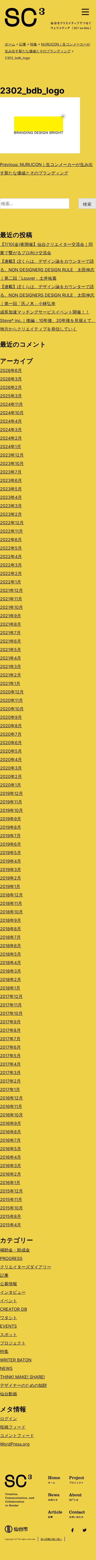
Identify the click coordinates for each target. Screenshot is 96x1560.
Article (55, 1513)
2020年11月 (11, 700)
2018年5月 (10, 954)
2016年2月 (10, 1174)
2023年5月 (11, 488)
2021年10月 (11, 607)
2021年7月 (10, 632)
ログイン (8, 1418)
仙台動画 (8, 1393)
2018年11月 (11, 903)
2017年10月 (11, 1013)
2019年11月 (11, 801)
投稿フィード (13, 1427)
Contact (77, 1513)
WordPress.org (15, 1444)
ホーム (10, 44)
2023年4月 (11, 497)
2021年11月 (11, 598)
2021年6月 (10, 641)
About (75, 1496)
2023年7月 (11, 472)
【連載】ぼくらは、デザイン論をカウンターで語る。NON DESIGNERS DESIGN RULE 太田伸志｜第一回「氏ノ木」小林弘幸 (47, 295)
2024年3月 (11, 429)
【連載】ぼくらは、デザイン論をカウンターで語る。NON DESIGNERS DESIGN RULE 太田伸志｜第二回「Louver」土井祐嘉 (47, 270)
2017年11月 (11, 1004)
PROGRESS (11, 1258)
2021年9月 (10, 615)
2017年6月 (10, 1047)
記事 (22, 44)
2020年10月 (12, 708)
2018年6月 (10, 945)
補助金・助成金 (15, 1250)
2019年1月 (10, 886)
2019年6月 (10, 844)
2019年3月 (10, 869)
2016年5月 (10, 1148)
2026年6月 (11, 370)
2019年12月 (11, 793)
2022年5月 (11, 548)
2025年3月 (11, 395)
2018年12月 (11, 895)
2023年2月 (11, 514)
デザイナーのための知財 (23, 1385)
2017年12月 (11, 996)
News (53, 1496)
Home (54, 1479)
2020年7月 (11, 734)
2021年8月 (10, 624)
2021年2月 (10, 675)
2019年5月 (10, 852)
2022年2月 (11, 573)
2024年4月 (11, 421)
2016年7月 (10, 1140)
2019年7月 (10, 835)
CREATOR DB (13, 1309)
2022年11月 (11, 531)
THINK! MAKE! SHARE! (22, 1376)
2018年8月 (10, 928)
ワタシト (8, 1317)
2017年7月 (10, 1038)
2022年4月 (11, 556)
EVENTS (8, 1326)
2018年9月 (10, 920)
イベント (8, 1300)
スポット (8, 1334)
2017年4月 (10, 1064)
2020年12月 (12, 691)
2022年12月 (12, 522)
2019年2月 (10, 878)
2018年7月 (10, 937)
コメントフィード (17, 1435)
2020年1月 (10, 785)
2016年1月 (10, 1182)
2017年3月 (10, 1072)
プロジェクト (13, 1343)
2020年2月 (11, 776)
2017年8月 (10, 1030)
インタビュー (13, 1292)
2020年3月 (11, 768)
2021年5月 (10, 649)
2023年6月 (11, 480)
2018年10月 (11, 911)
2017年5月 (10, 1055)
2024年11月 (11, 404)
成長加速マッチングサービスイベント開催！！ (45, 312)
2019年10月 (11, 810)
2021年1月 (10, 683)
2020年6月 (11, 742)
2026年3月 (11, 378)
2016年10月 (11, 1114)
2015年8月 (10, 1216)
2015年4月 (10, 1224)
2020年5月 (11, 751)
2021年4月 (10, 658)
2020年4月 (11, 759)
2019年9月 (10, 818)
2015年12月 (11, 1191)
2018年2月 (10, 979)
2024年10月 (12, 412)
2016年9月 (10, 1123)
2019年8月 (10, 827)
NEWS (6, 1368)
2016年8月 (10, 1131)
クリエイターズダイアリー (25, 1266)
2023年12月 (12, 455)
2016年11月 (11, 1106)
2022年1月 (10, 582)
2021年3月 (10, 666)
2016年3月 (10, 1165)
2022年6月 (11, 539)
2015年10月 (11, 1208)
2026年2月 (11, 387)
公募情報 (8, 1283)
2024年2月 (11, 438)
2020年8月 (11, 725)
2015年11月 (11, 1199)
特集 (33, 44)
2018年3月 (10, 971)
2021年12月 (11, 590)
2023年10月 (12, 463)
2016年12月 (11, 1098)
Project (76, 1479)
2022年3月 (11, 565)
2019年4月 (10, 861)
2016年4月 (10, 1157)
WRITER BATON (15, 1360)
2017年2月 (10, 1081)
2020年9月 (11, 717)
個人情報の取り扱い (51, 1539)
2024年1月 (10, 446)
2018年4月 (10, 962)
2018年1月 (10, 988)
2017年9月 (10, 1021)
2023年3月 (11, 505)
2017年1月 (10, 1089)
